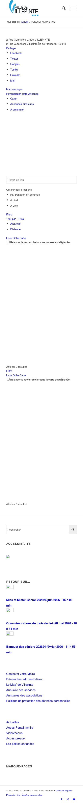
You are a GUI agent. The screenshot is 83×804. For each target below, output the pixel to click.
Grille (16, 238)
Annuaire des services (21, 690)
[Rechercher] (62, 8)
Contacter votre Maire (20, 673)
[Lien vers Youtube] (74, 799)
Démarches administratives (24, 679)
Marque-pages (14, 89)
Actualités (12, 722)
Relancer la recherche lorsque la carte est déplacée (40, 242)
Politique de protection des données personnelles (38, 700)
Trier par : (15, 219)
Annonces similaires (22, 104)
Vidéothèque (14, 733)
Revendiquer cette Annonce (22, 94)
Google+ (15, 64)
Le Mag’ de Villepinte (19, 684)
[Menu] (71, 8)
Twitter (14, 58)
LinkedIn (15, 75)
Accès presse (15, 738)
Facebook (16, 53)
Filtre (9, 214)
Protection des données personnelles (24, 794)
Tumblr (14, 69)
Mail (12, 80)
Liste (9, 238)
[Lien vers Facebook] (62, 799)
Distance (15, 229)
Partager (11, 48)
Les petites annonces (20, 743)
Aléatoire (15, 223)
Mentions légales (64, 790)
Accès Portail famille (19, 727)
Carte (13, 98)
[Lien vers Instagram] (68, 799)
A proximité (17, 109)
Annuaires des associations (24, 695)
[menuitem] (62, 8)
